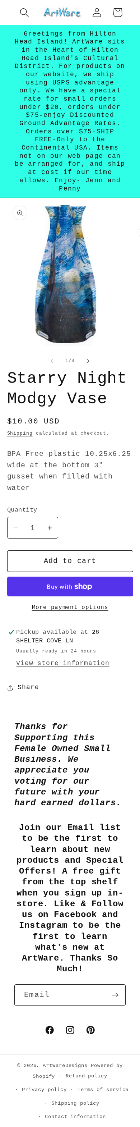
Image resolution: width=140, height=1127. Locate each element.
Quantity (22, 510)
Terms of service (103, 1089)
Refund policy (86, 1076)
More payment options (70, 607)
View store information (62, 663)
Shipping (20, 433)
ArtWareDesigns (65, 1065)
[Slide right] (88, 361)
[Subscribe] (115, 995)
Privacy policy (44, 1089)
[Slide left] (52, 361)
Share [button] (28, 687)
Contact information (75, 1116)
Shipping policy (75, 1103)
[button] (24, 12)
